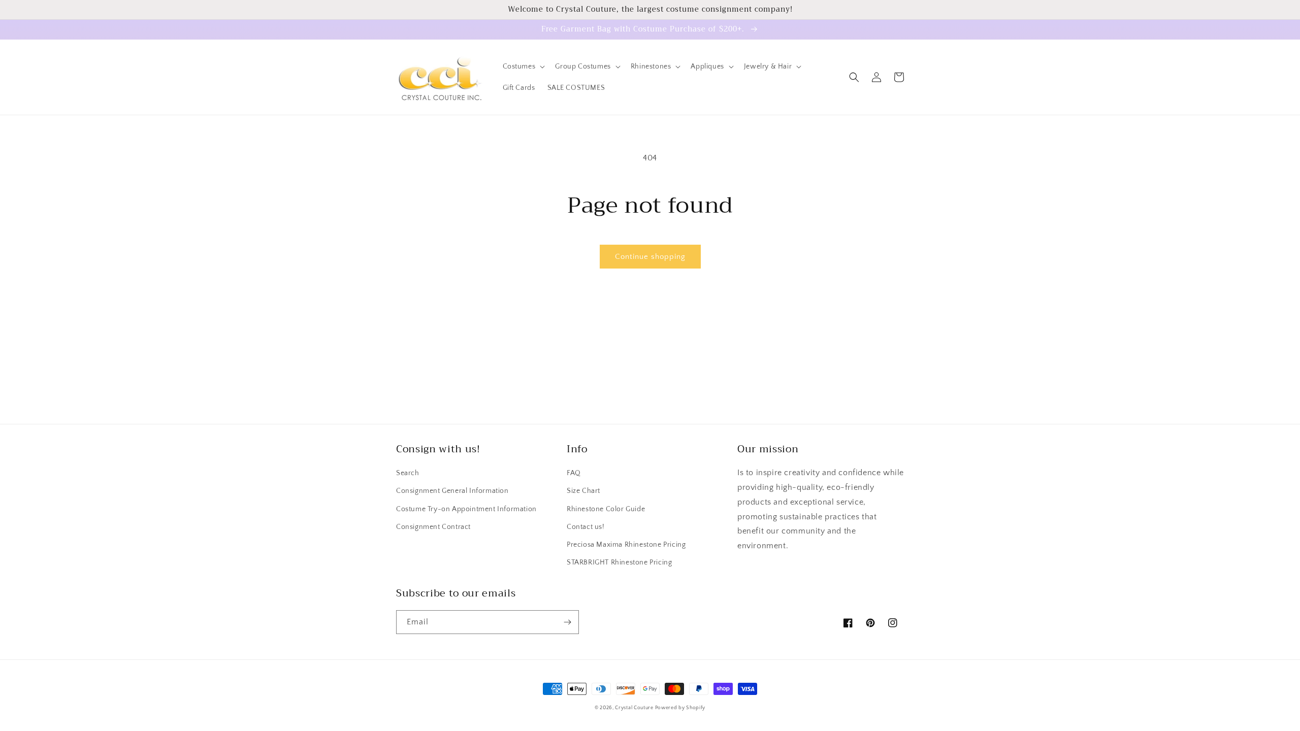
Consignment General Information (452, 491)
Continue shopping (650, 256)
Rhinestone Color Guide (606, 509)
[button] (523, 66)
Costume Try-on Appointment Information (466, 509)
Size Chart (583, 491)
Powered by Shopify (680, 708)
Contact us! (586, 527)
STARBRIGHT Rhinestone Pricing (619, 562)
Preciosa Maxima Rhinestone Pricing (626, 545)
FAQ (574, 473)
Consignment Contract (433, 527)
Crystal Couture (635, 708)
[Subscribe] (567, 622)
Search (407, 473)
